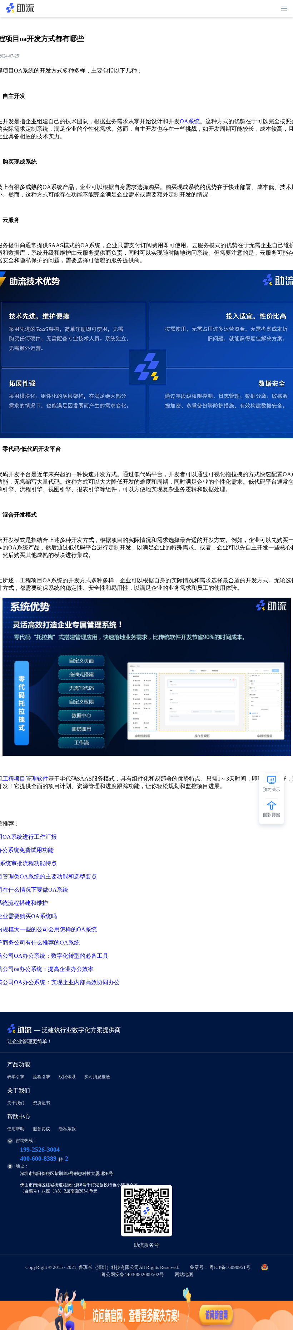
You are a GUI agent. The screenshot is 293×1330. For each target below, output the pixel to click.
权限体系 (67, 1076)
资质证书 (41, 1102)
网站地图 (184, 1274)
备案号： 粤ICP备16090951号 (220, 1267)
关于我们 (15, 1102)
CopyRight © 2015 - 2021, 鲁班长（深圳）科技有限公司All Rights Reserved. (137, 1271)
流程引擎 (41, 1076)
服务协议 (41, 1128)
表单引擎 (15, 1076)
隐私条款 (67, 1128)
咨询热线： (26, 1140)
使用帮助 (15, 1128)
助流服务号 (146, 1245)
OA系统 (190, 121)
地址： (22, 1166)
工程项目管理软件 (25, 779)
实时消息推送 (97, 1076)
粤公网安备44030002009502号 (132, 1274)
